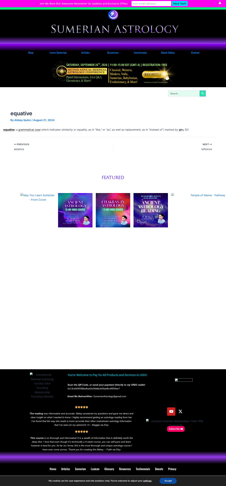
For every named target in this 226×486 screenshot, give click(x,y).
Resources (113, 52)
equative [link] (9, 129)
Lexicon (95, 469)
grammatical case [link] (29, 129)
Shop (30, 52)
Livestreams (140, 52)
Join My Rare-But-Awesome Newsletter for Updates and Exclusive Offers (84, 3)
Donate (159, 469)
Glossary (109, 469)
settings (147, 480)
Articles (85, 52)
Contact (195, 52)
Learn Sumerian (58, 52)
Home (53, 469)
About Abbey (168, 52)
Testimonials (143, 469)
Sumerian (80, 469)
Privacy (172, 469)
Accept (168, 480)
